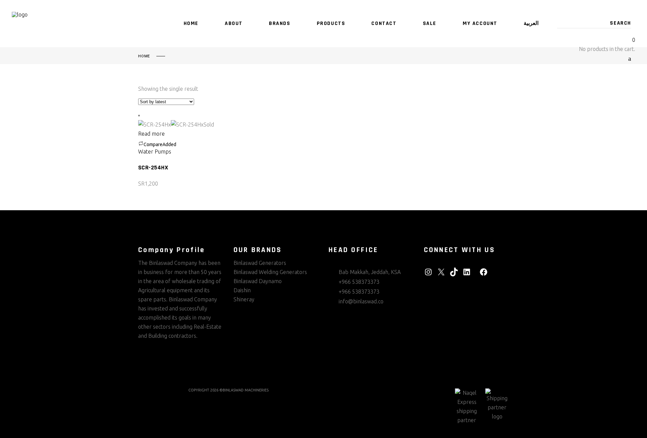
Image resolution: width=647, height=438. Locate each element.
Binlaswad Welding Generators (270, 272)
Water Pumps (154, 151)
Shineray (244, 299)
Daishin (242, 290)
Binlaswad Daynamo (258, 281)
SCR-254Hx (153, 167)
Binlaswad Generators (260, 263)
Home (144, 56)
